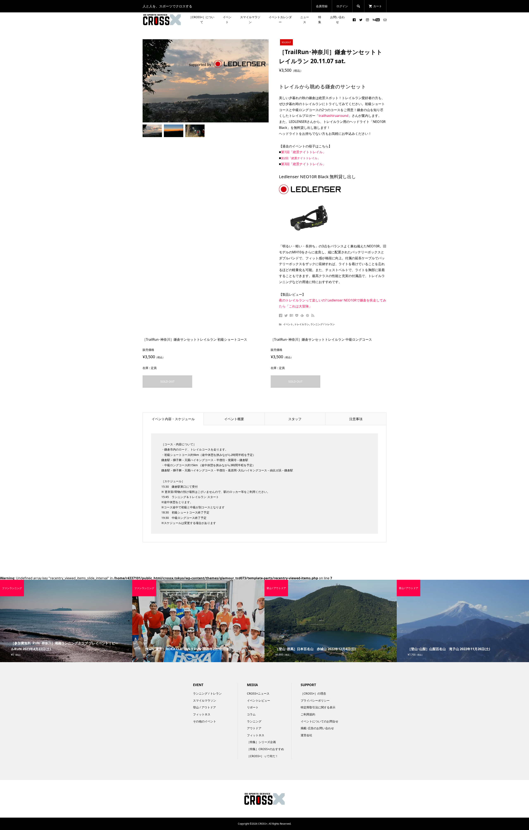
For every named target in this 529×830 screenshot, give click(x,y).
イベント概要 (234, 419)
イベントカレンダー (280, 19)
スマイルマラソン (250, 19)
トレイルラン (301, 324)
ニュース (304, 19)
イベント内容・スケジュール (173, 419)
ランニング (254, 721)
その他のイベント (204, 721)
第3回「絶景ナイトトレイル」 (303, 164)
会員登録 (322, 6)
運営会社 (306, 735)
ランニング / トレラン (322, 324)
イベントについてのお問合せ (319, 721)
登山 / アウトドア (204, 707)
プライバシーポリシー (315, 700)
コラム (251, 714)
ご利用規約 (308, 714)
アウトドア (254, 728)
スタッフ (294, 419)
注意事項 (355, 419)
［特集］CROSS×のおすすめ (265, 749)
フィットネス (201, 714)
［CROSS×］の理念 (313, 693)
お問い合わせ (337, 19)
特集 (319, 19)
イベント (227, 19)
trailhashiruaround (333, 115)
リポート (253, 707)
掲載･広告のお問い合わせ (317, 728)
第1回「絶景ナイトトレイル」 (303, 152)
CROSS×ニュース (258, 693)
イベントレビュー (258, 700)
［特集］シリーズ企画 (261, 742)
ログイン (342, 6)
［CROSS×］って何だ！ (262, 756)
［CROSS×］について (201, 19)
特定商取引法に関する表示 (318, 707)
